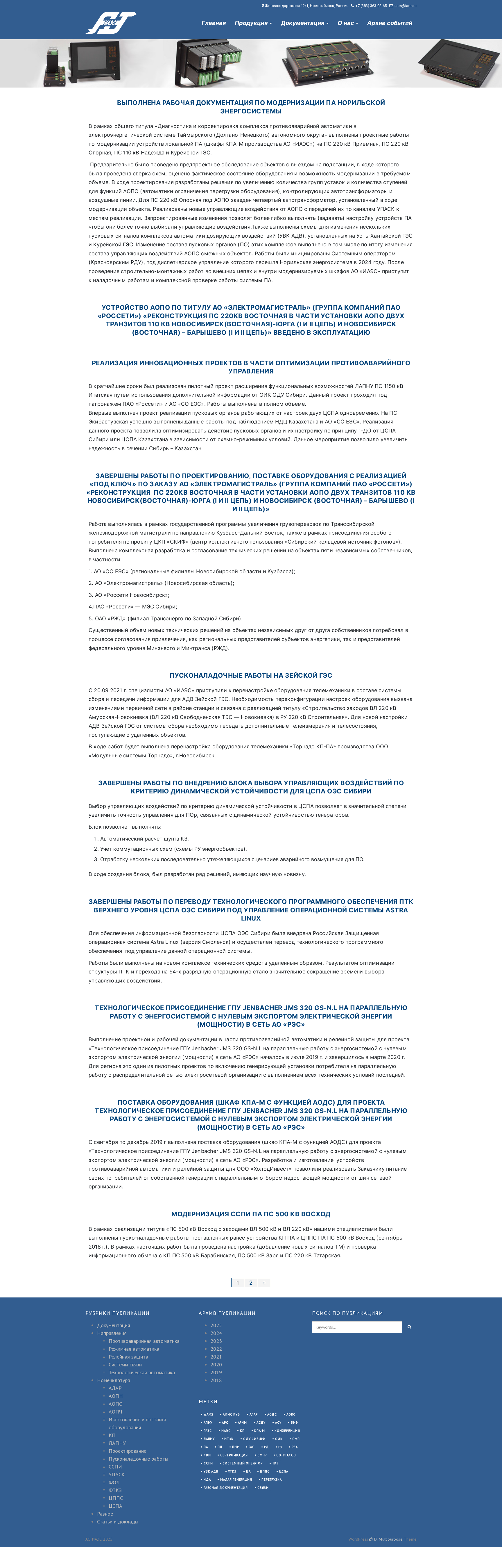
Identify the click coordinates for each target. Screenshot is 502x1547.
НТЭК (229, 1439)
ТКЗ (275, 1463)
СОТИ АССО (286, 1455)
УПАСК (117, 1474)
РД (266, 1447)
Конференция (287, 1431)
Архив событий (389, 22)
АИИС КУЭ (231, 1414)
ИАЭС (225, 1431)
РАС (251, 1447)
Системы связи (125, 1364)
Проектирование (127, 1451)
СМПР (262, 1455)
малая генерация (236, 1479)
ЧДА (207, 1479)
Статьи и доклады (117, 1521)
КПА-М (259, 1431)
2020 (216, 1364)
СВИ (207, 1455)
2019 (216, 1372)
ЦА (248, 1471)
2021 (216, 1356)
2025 (216, 1325)
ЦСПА (115, 1506)
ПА (206, 1447)
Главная (214, 22)
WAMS (208, 1414)
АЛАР (115, 1388)
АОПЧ (115, 1411)
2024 (216, 1333)
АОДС (272, 1414)
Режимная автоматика (134, 1348)
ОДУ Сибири (254, 1439)
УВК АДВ (211, 1471)
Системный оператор (242, 1463)
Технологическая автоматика (142, 1372)
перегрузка (271, 1479)
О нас (346, 22)
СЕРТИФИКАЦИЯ (234, 1455)
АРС (225, 1422)
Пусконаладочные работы (138, 1458)
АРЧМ (242, 1422)
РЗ (280, 1447)
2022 (216, 1348)
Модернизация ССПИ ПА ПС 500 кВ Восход (251, 1214)
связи (263, 1488)
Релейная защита (128, 1356)
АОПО (116, 1403)
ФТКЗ (115, 1490)
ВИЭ (294, 1422)
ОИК (278, 1439)
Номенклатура (113, 1380)
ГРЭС (208, 1431)
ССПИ (115, 1466)
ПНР (235, 1447)
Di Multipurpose (387, 1539)
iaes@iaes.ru (406, 5)
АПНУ (208, 1422)
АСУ (278, 1422)
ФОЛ (114, 1482)
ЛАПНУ (117, 1443)
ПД (220, 1447)
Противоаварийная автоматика (144, 1341)
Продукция (251, 22)
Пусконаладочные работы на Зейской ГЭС (251, 675)
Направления (112, 1333)
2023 (216, 1341)
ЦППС (116, 1498)
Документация (302, 22)
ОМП (296, 1439)
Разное (105, 1513)
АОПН (116, 1396)
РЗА (294, 1447)
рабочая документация (226, 1488)
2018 (216, 1380)
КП (112, 1435)
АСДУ (261, 1422)
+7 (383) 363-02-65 (371, 5)
